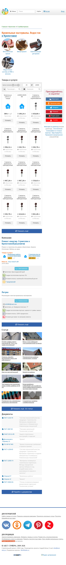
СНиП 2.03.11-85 (8, 434)
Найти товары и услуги (9, 516)
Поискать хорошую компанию (26, 516)
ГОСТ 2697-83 (8, 429)
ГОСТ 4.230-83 (8, 449)
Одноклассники (55, 103)
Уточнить (8, 120)
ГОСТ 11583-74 (8, 460)
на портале (12, 541)
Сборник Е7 (7, 476)
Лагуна (5, 292)
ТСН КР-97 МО (8, 444)
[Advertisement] (54, 152)
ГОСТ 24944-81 (8, 482)
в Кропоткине (9, 35)
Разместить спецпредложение (48, 537)
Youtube (55, 120)
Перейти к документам (22, 492)
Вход (62, 11)
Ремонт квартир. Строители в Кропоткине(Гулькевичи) (16, 242)
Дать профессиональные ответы (52, 539)
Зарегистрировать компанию (11, 537)
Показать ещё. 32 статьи (23, 409)
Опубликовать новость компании (12, 539)
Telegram (55, 107)
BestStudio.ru (25, 550)
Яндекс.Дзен (55, 116)
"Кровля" (22, 439)
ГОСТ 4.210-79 (8, 418)
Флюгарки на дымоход (51, 126)
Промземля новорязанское (54, 135)
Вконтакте (55, 99)
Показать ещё (22, 231)
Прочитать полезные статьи (45, 516)
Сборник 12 (7, 479)
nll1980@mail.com (11, 304)
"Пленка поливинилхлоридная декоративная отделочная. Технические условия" (29, 484)
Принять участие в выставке (32, 539)
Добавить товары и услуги (29, 537)
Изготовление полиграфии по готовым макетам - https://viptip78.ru (53, 131)
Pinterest (55, 111)
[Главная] (5, 11)
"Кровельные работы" (26, 476)
